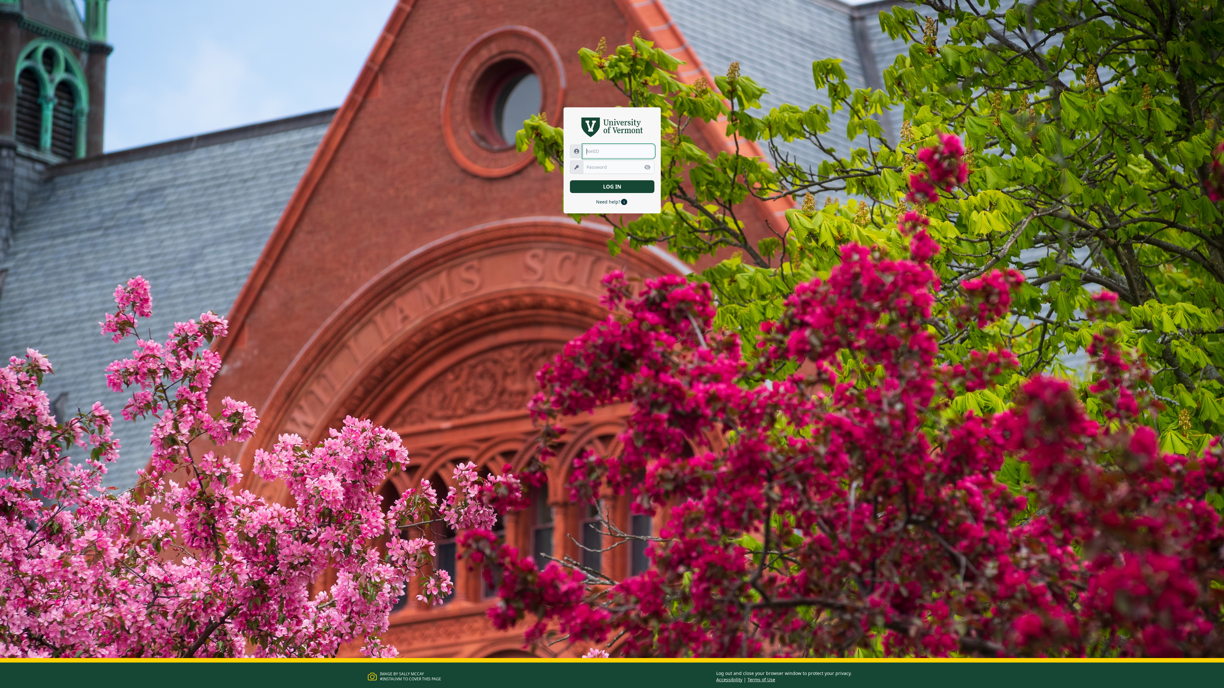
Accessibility (729, 680)
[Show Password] (647, 167)
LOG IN (612, 186)
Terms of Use (761, 680)
